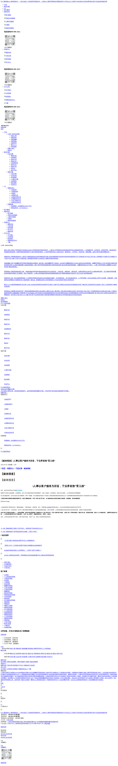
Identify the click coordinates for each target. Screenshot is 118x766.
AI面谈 (13, 193)
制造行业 (14, 159)
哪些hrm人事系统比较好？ (39, 680)
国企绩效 (14, 183)
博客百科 (38, 665)
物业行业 (14, 161)
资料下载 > (7, 562)
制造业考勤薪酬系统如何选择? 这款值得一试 (48, 678)
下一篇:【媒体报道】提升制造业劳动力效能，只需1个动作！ (19, 531)
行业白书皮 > (8, 566)
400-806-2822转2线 (6, 737)
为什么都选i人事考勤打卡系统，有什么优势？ (99, 678)
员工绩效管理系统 (9, 600)
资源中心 (10, 468)
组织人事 (14, 136)
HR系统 (6, 580)
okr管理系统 (7, 596)
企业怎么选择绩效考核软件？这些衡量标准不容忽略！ (87, 680)
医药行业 (14, 164)
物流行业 (14, 166)
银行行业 (14, 170)
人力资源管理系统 (9, 576)
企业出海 (14, 175)
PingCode (36, 721)
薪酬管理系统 (8, 585)
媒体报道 (27, 468)
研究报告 (8, 59)
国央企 (13, 168)
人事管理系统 (8, 578)
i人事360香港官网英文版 (15, 721)
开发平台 (14, 184)
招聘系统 (7, 620)
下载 (7, 103)
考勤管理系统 (8, 607)
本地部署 (14, 177)
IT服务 (8, 24)
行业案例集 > (8, 564)
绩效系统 (7, 598)
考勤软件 (7, 604)
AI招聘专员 (14, 195)
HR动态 (12, 65)
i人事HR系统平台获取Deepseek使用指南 (13, 672)
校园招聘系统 (8, 613)
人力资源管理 (8, 611)
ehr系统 (6, 575)
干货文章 (8, 55)
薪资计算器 (7, 623)
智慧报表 (14, 146)
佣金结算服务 (10, 28)
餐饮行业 (14, 155)
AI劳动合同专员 (16, 202)
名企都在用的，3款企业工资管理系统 (73, 678)
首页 (3, 468)
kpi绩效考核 (7, 627)
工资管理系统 (8, 589)
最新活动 (8, 52)
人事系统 (48, 507)
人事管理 (7, 625)
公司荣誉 (8, 93)
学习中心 (8, 62)
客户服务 (8, 15)
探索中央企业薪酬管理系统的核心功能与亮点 (39, 672)
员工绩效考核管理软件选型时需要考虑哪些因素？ (30, 676)
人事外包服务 (10, 21)
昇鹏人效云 (4, 298)
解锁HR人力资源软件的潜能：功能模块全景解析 (68, 672)
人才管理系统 (8, 616)
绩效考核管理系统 (9, 594)
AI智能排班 (14, 191)
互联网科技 (14, 163)
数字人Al (14, 145)
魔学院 (51, 721)
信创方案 (14, 173)
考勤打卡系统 (8, 605)
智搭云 (3, 299)
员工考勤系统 (8, 609)
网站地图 (47, 723)
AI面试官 (14, 189)
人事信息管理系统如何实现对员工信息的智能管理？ (94, 674)
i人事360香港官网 (27, 721)
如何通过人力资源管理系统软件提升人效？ (21, 678)
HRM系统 (7, 584)
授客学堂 (55, 721)
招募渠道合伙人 (10, 100)
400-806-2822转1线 (6, 734)
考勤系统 (7, 602)
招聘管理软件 (8, 614)
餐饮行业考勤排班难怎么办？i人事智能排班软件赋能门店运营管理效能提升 (25, 674)
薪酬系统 (7, 591)
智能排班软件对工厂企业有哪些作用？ (59, 680)
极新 (47, 721)
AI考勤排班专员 (16, 199)
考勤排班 (14, 137)
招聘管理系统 (8, 618)
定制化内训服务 (10, 18)
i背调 (44, 721)
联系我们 (8, 96)
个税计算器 (9, 720)
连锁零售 (14, 157)
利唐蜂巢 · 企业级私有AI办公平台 (21, 206)
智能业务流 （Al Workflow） (19, 208)
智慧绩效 (14, 141)
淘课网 (41, 721)
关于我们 (8, 90)
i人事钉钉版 (14, 179)
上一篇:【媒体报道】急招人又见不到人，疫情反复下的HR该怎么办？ (22, 528)
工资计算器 (7, 622)
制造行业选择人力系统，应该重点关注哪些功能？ (82, 676)
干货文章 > (7, 567)
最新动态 (7, 65)
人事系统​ (7, 582)
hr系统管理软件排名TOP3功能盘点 (56, 676)
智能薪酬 (14, 139)
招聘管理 (14, 143)
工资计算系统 (8, 587)
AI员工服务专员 (16, 200)
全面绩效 (14, 181)
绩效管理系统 (8, 593)
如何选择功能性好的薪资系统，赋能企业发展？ (63, 674)
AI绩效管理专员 (16, 197)
